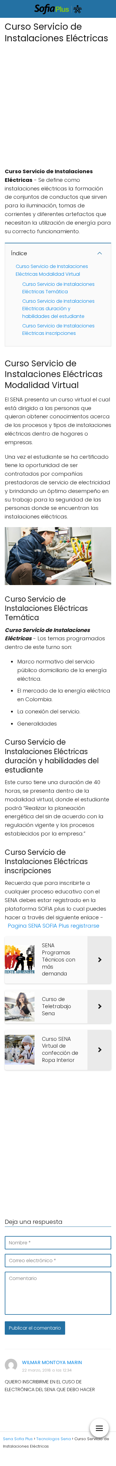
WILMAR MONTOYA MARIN (52, 1362)
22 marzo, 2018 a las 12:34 (47, 1370)
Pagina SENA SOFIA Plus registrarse (53, 925)
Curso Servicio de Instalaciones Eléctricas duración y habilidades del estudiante (58, 309)
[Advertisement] (58, 103)
